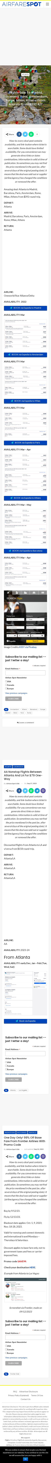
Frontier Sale (14, 1374)
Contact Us (25, 1399)
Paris (22, 713)
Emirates (30, 1445)
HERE (32, 1267)
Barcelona (33, 709)
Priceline (13, 1440)
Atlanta (25, 74)
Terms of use (37, 1395)
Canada (10, 685)
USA (9, 681)
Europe (10, 689)
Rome (29, 713)
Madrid (7, 713)
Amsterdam (14, 709)
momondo (28, 1440)
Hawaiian (41, 1445)
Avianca (23, 1445)
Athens (24, 709)
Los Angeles (18, 767)
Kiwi (27, 1442)
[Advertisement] (25, 36)
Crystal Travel (21, 1442)
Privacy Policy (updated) (18, 1395)
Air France (16, 1445)
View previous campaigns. (16, 693)
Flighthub (20, 1440)
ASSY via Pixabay (27, 647)
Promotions (10, 1132)
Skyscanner (42, 1440)
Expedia (35, 1440)
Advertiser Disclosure (28, 1391)
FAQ (15, 1391)
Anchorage (22, 1132)
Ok (25, 1459)
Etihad (35, 1445)
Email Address (12, 668)
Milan (15, 713)
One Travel (34, 1442)
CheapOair (11, 1442)
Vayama (40, 1442)
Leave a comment (26, 722)
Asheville (32, 1132)
